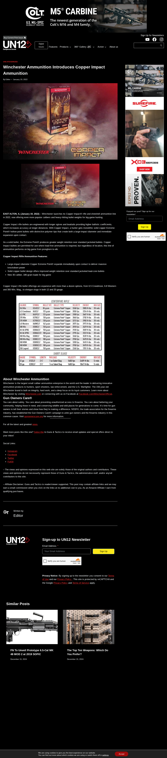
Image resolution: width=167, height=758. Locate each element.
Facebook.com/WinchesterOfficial (95, 394)
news (34, 424)
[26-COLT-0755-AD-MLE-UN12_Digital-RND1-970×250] (83, 16)
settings (105, 755)
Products (64, 47)
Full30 (10, 461)
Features (53, 47)
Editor (8, 79)
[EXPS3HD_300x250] (144, 190)
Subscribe (39, 432)
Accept (121, 754)
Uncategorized (10, 62)
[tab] (55, 669)
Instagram (12, 451)
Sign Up (103, 551)
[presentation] (32, 627)
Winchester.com (33, 394)
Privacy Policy (64, 579)
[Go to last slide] (10, 638)
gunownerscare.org (33, 416)
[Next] (110, 638)
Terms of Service (80, 583)
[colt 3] (144, 81)
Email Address (49, 546)
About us (113, 47)
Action (101, 47)
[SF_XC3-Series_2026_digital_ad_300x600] (144, 135)
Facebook (12, 454)
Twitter (11, 458)
